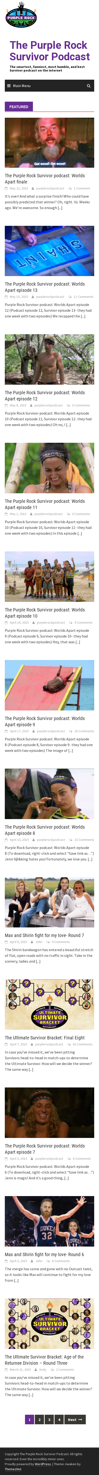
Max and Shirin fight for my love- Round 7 (44, 935)
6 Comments (82, 1158)
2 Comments (65, 1369)
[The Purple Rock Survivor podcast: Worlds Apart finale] (49, 142)
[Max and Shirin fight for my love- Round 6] (49, 1221)
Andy (42, 1369)
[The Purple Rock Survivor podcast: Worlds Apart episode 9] (49, 684)
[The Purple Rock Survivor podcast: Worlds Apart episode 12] (49, 358)
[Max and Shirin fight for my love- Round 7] (49, 901)
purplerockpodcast (50, 188)
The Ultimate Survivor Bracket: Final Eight (45, 1038)
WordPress (43, 1464)
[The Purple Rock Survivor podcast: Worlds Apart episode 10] (49, 576)
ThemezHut (13, 1469)
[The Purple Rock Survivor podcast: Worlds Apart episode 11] (49, 467)
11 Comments (83, 296)
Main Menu (22, 85)
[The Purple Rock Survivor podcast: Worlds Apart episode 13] (49, 250)
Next (72, 1419)
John (38, 942)
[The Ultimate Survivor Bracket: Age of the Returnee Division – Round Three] (49, 1323)
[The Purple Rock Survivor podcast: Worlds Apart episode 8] (49, 793)
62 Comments (83, 1044)
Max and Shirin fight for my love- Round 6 (44, 1254)
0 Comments (81, 405)
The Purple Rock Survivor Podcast (50, 51)
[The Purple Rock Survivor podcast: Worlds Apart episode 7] (49, 1112)
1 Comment (82, 188)
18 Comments (84, 731)
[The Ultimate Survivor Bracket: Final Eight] (49, 1004)
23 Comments (84, 839)
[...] (60, 207)
